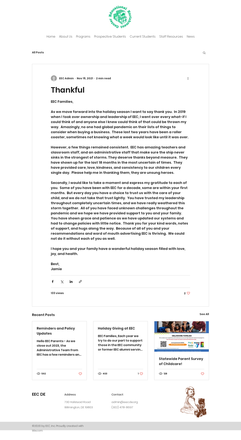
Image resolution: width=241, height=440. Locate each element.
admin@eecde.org (124, 402)
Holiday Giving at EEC (116, 328)
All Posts (38, 52)
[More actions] (188, 78)
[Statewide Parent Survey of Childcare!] (181, 336)
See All (204, 314)
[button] (204, 52)
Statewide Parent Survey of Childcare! (181, 361)
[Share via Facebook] (52, 281)
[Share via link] (80, 281)
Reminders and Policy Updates (56, 331)
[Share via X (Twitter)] (62, 281)
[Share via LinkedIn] (71, 281)
